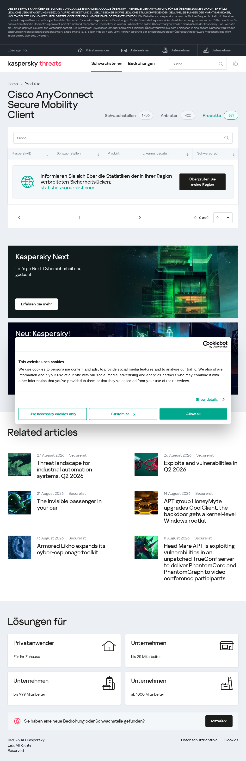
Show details (207, 399)
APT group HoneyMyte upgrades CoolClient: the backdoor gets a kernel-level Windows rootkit (200, 511)
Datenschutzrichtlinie (199, 740)
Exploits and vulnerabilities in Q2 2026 (200, 466)
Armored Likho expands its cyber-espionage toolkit (71, 549)
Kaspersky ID (21, 153)
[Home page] (36, 64)
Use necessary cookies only (53, 414)
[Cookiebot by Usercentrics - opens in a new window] (206, 344)
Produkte (32, 83)
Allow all (193, 414)
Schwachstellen (106, 63)
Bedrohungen (141, 63)
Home (13, 83)
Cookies (231, 740)
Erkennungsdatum (156, 153)
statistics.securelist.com (67, 188)
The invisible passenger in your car (69, 504)
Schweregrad (207, 153)
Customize (120, 414)
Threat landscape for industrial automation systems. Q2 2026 (64, 469)
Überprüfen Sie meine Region (202, 182)
